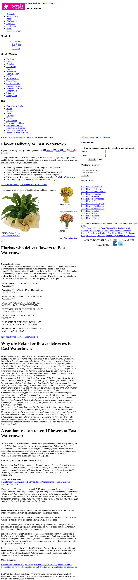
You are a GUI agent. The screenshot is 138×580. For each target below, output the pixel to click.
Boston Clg (52, 564)
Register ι (36, 3)
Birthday (10, 64)
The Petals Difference (15, 128)
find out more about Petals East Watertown (56, 177)
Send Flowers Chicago (91, 189)
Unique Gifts (12, 91)
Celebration (11, 26)
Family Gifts (11, 95)
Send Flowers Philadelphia (92, 208)
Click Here (16, 278)
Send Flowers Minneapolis (92, 199)
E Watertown (6, 564)
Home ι (28, 3)
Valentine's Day (104, 233)
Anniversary (11, 71)
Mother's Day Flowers (95, 235)
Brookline (29, 564)
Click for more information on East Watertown (21, 482)
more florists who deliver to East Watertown (19, 337)
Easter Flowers (118, 233)
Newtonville (64, 567)
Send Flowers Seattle (90, 196)
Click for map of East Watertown (56, 482)
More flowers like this (10, 236)
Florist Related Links (110, 223)
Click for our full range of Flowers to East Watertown (24, 184)
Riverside (55, 567)
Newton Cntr (33, 567)
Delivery (10, 116)
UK (58, 150)
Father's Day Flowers (115, 235)
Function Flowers (13, 86)
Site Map (123, 223)
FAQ (8, 113)
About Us (85, 223)
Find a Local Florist (14, 106)
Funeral (9, 69)
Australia (49, 150)
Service (9, 111)
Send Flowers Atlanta (90, 216)
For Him (10, 59)
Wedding (10, 93)
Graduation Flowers (14, 88)
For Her (9, 62)
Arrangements (12, 16)
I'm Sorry (10, 76)
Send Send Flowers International (117, 231)
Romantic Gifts (12, 78)
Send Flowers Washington (92, 206)
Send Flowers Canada (91, 228)
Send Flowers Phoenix (91, 218)
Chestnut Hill (18, 564)
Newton (61, 564)
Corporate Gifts (13, 83)
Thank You (11, 81)
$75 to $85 (16, 44)
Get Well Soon (12, 74)
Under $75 (16, 41)
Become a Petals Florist (16, 130)
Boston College (40, 564)
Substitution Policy (14, 125)
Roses (9, 19)
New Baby (11, 66)
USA (72, 150)
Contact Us (95, 223)
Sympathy (10, 23)
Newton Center (21, 567)
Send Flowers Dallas (90, 211)
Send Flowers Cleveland (91, 201)
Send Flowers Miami (90, 213)
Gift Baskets (11, 21)
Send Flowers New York (91, 187)
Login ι (45, 3)
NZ (64, 150)
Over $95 (16, 48)
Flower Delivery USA (22, 137)
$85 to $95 (16, 46)
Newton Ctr (45, 567)
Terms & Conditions (15, 123)
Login (100, 159)
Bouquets (10, 14)
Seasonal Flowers (13, 31)
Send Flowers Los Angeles (92, 203)
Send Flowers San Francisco (93, 191)
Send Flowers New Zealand (113, 228)
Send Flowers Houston (91, 194)
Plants (9, 28)
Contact (53, 3)
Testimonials (11, 120)
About (9, 108)
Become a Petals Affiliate (17, 133)
